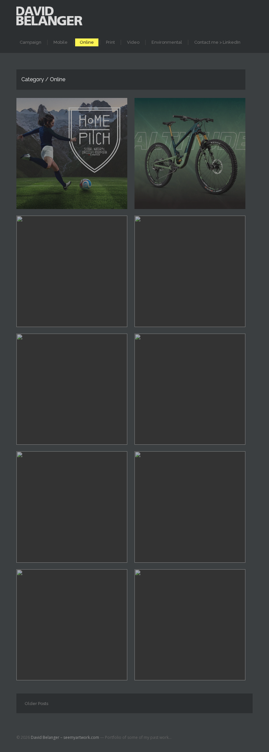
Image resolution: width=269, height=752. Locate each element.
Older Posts (36, 703)
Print (110, 42)
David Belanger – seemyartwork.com (65, 737)
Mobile (60, 42)
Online (87, 42)
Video (133, 42)
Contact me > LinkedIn (217, 42)
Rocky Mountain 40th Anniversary (185, 258)
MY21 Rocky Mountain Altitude (61, 376)
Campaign (30, 42)
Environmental (167, 42)
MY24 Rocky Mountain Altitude (180, 140)
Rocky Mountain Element (54, 258)
